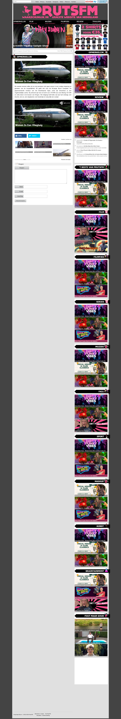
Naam (21, 186)
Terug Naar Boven (17, 714)
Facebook (48, 1)
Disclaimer (39, 715)
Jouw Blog (20, 196)
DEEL (20, 136)
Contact (42, 713)
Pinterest (67, 1)
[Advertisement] (91, 671)
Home (37, 1)
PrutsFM (31, 714)
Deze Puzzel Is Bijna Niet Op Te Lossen (91, 150)
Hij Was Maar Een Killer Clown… (92, 146)
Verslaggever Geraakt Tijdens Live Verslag (27, 51)
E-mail (21, 191)
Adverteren (37, 713)
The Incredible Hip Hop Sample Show (35, 45)
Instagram (55, 1)
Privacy (42, 1)
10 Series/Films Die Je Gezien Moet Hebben (95, 154)
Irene (24, 159)
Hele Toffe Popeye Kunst (63, 51)
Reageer (22, 168)
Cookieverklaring (46, 715)
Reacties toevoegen (65, 159)
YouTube (73, 1)
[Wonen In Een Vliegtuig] (43, 83)
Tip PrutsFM (48, 713)
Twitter (61, 1)
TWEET (34, 136)
